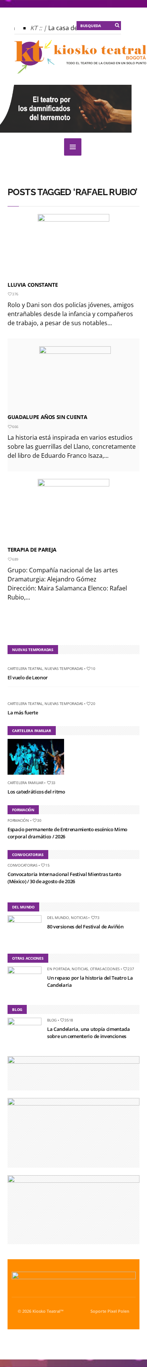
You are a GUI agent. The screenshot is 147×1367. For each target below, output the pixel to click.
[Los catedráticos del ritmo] (39, 776)
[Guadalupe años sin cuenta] (75, 378)
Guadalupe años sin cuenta (47, 416)
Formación (18, 820)
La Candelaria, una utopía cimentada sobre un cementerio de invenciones (88, 1033)
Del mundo (58, 917)
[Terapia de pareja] (73, 511)
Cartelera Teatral (25, 668)
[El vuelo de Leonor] (10, 662)
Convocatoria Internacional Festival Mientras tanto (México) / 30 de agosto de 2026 (64, 878)
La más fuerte (23, 712)
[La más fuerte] (10, 697)
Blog (52, 1020)
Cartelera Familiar (25, 782)
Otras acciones (105, 968)
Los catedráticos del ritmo (36, 791)
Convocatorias (22, 865)
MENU (72, 147)
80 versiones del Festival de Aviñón (85, 926)
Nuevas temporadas (63, 668)
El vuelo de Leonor (28, 677)
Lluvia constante (33, 284)
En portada (58, 968)
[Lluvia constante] (73, 246)
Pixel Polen (118, 1311)
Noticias (79, 917)
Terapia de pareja (32, 549)
